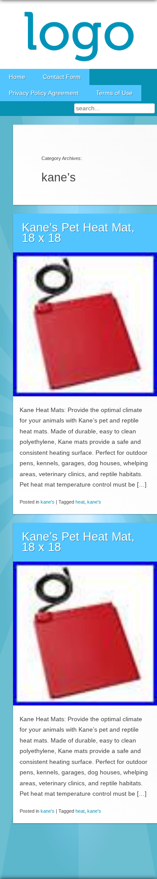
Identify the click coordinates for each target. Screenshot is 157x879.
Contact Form (62, 77)
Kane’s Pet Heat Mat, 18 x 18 (78, 233)
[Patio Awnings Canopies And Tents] (78, 34)
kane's (48, 501)
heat (80, 501)
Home (17, 77)
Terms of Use (114, 93)
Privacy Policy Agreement (43, 93)
